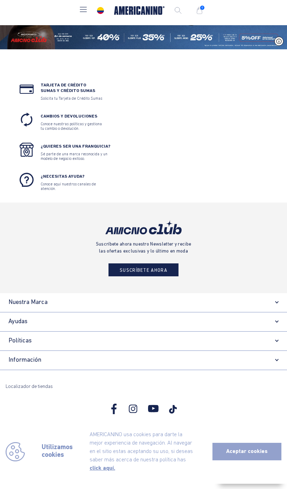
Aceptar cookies (247, 451)
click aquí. (102, 468)
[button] (83, 10)
